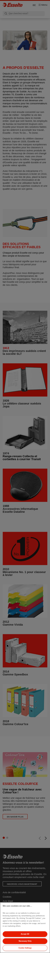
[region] (25, 927)
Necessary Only (25, 941)
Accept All (25, 934)
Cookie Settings (25, 948)
